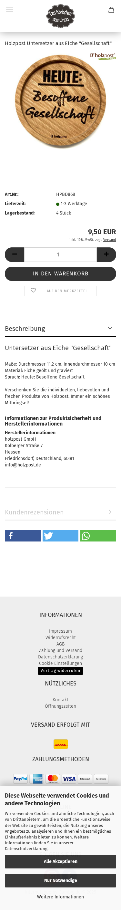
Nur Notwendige (60, 880)
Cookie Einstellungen (60, 663)
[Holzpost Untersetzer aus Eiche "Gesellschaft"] (60, 101)
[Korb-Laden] (60, 16)
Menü (9, 9)
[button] (14, 254)
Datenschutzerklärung (26, 848)
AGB (60, 644)
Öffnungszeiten (60, 706)
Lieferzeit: (15, 203)
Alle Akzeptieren (60, 861)
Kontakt (60, 700)
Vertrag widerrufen (60, 670)
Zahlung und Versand (60, 650)
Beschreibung (25, 328)
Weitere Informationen (60, 897)
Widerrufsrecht (60, 637)
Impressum (60, 631)
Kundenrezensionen (34, 512)
